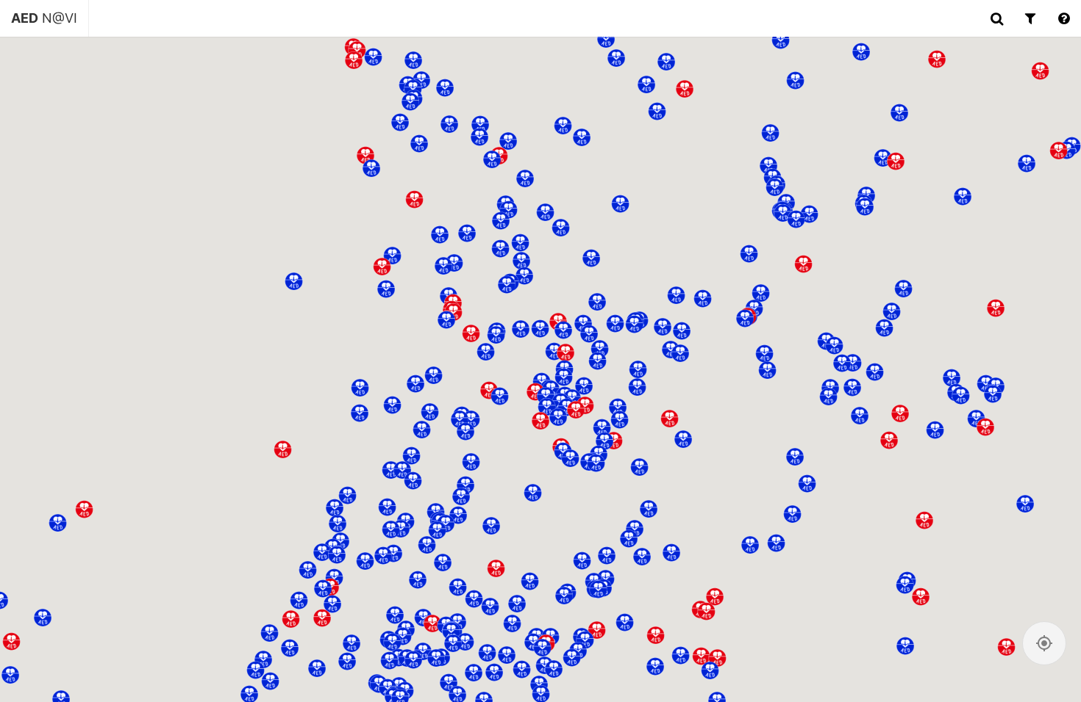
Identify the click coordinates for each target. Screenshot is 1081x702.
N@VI (44, 18)
